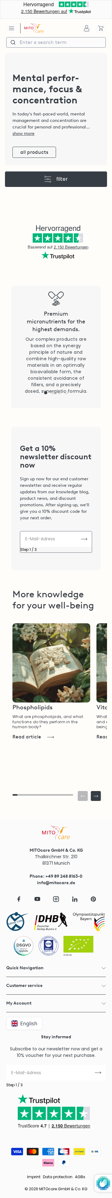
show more (23, 133)
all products (34, 152)
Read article (26, 737)
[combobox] (56, 42)
